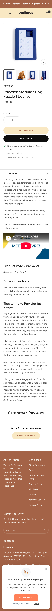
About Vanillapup (37, 465)
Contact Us (34, 470)
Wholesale (33, 489)
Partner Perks (35, 484)
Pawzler (8, 86)
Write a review (26, 435)
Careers (32, 494)
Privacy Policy (35, 505)
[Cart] (47, 13)
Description (10, 173)
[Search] (10, 13)
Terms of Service (37, 499)
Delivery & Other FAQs (36, 477)
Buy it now (26, 139)
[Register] (44, 530)
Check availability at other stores (20, 157)
